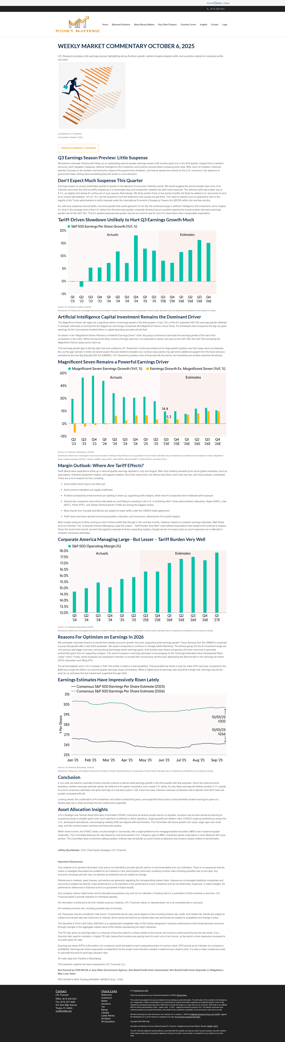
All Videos (106, 1018)
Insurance (106, 1003)
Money (104, 1009)
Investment (106, 997)
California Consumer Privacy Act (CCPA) (205, 1014)
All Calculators (108, 1021)
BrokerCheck (182, 995)
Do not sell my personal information (187, 1016)
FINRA (209, 1026)
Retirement (106, 994)
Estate (104, 1000)
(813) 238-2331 (217, 8)
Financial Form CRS (141, 990)
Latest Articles (108, 1015)
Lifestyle (105, 1012)
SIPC (216, 1026)
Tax (103, 1006)
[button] (121, 24)
